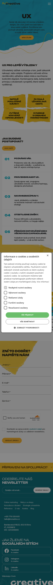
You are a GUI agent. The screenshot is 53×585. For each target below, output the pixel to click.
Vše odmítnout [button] (27, 321)
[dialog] (26, 292)
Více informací (43, 282)
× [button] (47, 256)
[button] (26, 327)
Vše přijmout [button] (27, 315)
